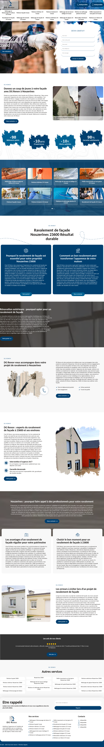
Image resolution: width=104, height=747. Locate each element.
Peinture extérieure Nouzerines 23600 (91, 678)
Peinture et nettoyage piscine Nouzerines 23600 (39, 688)
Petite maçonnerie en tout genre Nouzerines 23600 (65, 679)
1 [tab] (52, 208)
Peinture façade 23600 (13, 678)
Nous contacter (10, 121)
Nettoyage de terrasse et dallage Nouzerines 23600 (39, 682)
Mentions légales (22, 744)
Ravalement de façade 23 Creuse (8, 18)
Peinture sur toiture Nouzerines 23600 (91, 691)
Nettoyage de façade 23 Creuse (37, 18)
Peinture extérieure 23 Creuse (52, 18)
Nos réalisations (6, 51)
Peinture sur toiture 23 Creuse (95, 18)
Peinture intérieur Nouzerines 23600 (12, 682)
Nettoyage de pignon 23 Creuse (66, 18)
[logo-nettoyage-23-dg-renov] (9, 8)
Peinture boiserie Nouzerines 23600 (12, 686)
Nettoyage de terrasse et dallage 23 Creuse (66, 12)
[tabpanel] (13, 187)
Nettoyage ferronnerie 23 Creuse (23, 18)
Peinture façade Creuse (23, 13)
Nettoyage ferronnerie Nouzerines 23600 (65, 688)
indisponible (83, 5)
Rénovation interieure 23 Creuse (81, 18)
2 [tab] (53, 208)
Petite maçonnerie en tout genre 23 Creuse (95, 12)
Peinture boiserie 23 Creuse (52, 12)
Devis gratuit (26, 294)
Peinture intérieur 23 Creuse (37, 12)
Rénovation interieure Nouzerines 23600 (91, 686)
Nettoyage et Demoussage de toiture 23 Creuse (8, 13)
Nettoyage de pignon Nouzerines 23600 (91, 682)
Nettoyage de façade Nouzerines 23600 (65, 684)
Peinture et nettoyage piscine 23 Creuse (81, 12)
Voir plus (51, 654)
